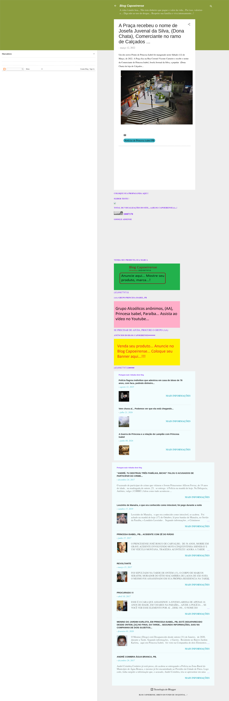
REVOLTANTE (124, 563)
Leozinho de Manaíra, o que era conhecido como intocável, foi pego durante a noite (159, 505)
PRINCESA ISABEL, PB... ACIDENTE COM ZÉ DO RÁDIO (145, 534)
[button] (189, 24)
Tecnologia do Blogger (164, 689)
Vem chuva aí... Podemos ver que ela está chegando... (146, 408)
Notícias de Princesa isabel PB (139, 140)
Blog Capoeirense (132, 5)
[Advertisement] (212, 34)
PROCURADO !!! (125, 592)
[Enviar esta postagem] (124, 135)
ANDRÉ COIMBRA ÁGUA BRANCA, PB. (137, 657)
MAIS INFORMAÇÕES (178, 395)
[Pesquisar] (211, 6)
